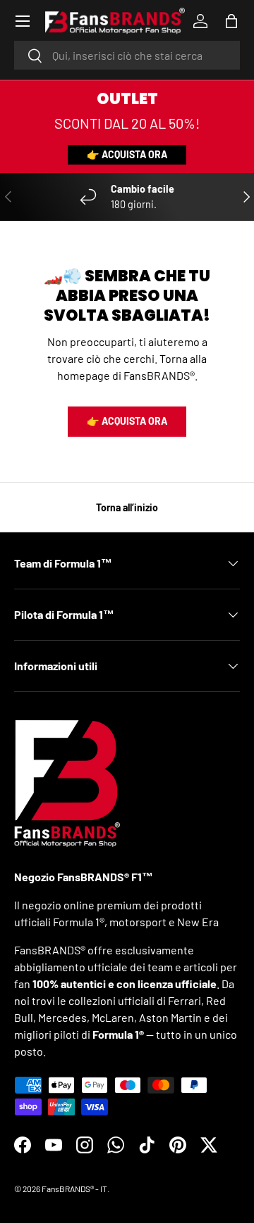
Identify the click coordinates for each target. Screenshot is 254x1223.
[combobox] (127, 55)
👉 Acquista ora (127, 154)
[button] (231, 21)
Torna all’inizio (127, 507)
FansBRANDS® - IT (74, 1188)
